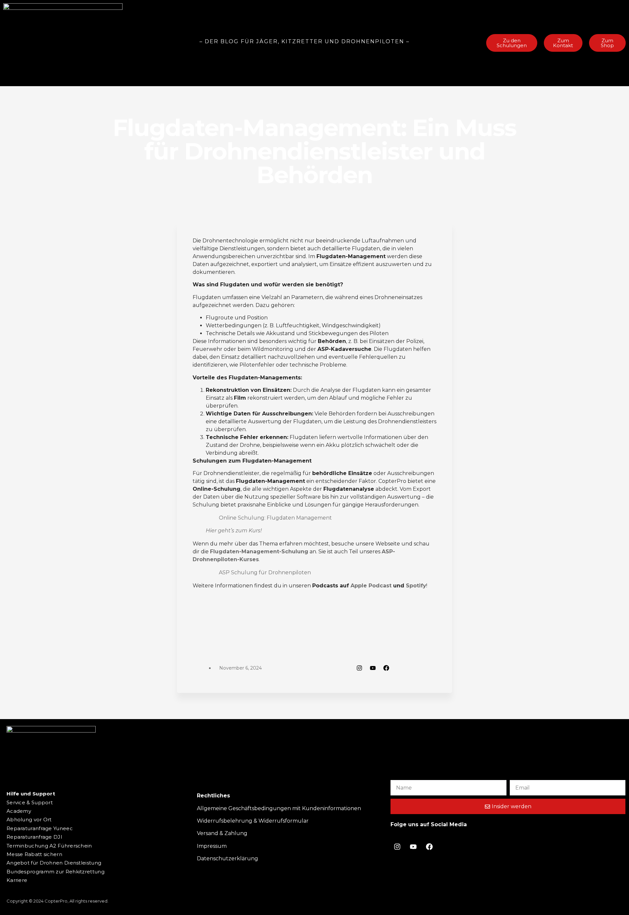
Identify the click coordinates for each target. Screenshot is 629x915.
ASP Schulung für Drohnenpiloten (265, 572)
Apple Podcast (371, 585)
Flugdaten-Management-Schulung (259, 551)
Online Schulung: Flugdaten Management (275, 518)
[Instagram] (359, 668)
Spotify (416, 585)
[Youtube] (373, 668)
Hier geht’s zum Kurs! (234, 530)
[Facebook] (386, 668)
